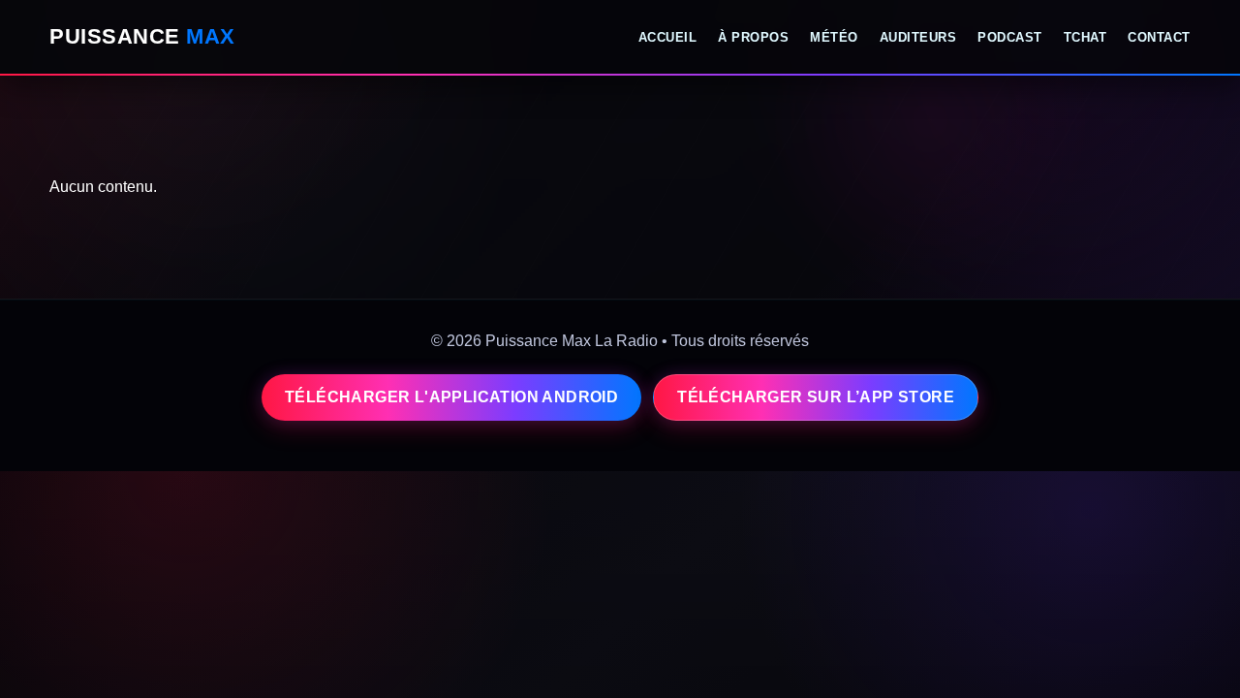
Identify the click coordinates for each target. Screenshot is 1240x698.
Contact (1159, 37)
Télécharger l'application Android (451, 397)
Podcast (1009, 37)
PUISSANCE (142, 36)
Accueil (668, 37)
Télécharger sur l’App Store (815, 397)
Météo (834, 37)
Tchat (1085, 37)
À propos (753, 37)
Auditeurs (918, 37)
